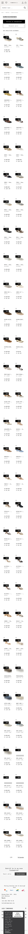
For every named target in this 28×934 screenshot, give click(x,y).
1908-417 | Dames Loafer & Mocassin (20, 292)
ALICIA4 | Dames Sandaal (8, 566)
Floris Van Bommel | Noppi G (8, 787)
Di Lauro (7, 375)
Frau (5, 156)
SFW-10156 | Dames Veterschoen (20, 758)
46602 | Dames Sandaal (8, 621)
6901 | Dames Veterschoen (20, 264)
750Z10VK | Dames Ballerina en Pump (20, 100)
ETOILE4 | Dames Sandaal (8, 511)
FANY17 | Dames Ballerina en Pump (8, 484)
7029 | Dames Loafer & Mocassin (20, 182)
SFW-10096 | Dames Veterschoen (8, 840)
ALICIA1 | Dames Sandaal (8, 593)
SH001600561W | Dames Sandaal (8, 676)
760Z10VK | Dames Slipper (20, 127)
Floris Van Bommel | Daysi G (20, 732)
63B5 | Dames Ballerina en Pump (8, 182)
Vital (17, 46)
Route (4, 898)
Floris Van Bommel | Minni (8, 842)
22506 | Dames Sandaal (8, 648)
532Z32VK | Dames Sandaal (8, 127)
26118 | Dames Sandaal (20, 621)
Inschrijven (21, 874)
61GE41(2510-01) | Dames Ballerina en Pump (20, 347)
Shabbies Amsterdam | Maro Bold (8, 677)
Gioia (6, 293)
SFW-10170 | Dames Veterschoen (8, 785)
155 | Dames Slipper (20, 45)
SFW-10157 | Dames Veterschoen (8, 758)
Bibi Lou (7, 74)
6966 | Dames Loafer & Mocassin (8, 45)
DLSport (18, 183)
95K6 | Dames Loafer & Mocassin (8, 155)
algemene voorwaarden (8, 932)
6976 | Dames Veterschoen (8, 264)
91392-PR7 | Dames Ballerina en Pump (8, 401)
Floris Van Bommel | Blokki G (8, 759)
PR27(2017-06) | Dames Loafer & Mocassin (8, 374)
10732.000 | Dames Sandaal (8, 703)
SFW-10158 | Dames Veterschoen (20, 813)
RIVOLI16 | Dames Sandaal (20, 511)
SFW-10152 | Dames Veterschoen (20, 730)
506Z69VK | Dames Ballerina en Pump (20, 72)
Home (2, 12)
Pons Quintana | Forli (8, 705)
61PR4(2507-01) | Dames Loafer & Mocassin (20, 319)
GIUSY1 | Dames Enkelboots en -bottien (20, 429)
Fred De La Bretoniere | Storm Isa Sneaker (20, 677)
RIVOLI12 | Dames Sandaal (8, 539)
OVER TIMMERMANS (7, 908)
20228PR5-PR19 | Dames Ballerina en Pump (8, 429)
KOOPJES (7, 12)
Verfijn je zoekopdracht (14, 21)
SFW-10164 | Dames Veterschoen (8, 730)
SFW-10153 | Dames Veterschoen (20, 785)
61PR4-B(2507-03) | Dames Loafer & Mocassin (8, 319)
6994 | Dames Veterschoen (8, 237)
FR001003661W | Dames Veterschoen (20, 676)
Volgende (21, 857)
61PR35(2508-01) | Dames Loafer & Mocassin (8, 347)
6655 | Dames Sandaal (20, 648)
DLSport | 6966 (8, 46)
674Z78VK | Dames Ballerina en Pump (8, 72)
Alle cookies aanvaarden (18, 914)
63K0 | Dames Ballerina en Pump (20, 155)
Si (5, 321)
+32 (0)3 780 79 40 (8, 900)
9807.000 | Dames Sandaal (20, 703)
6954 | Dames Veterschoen (8, 209)
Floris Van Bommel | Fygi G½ (20, 814)
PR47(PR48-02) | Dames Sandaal (20, 374)
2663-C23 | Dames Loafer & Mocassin (8, 292)
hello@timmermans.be (8, 903)
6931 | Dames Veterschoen (20, 237)
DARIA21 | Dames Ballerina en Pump (8, 456)
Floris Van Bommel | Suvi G (20, 759)
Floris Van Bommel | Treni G (8, 732)
